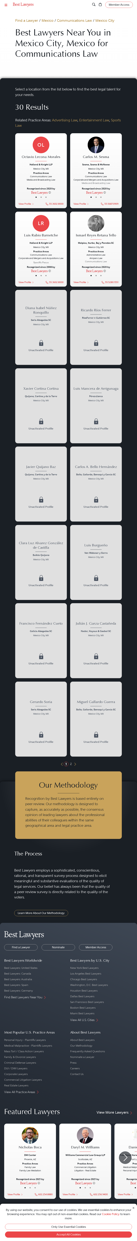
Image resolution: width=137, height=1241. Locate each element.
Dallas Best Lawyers (82, 996)
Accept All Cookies (68, 1234)
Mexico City (104, 20)
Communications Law (74, 20)
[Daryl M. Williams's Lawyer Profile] (85, 1140)
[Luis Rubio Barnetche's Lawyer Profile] (41, 227)
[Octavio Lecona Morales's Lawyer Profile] (41, 149)
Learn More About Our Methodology (41, 913)
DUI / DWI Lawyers (15, 1068)
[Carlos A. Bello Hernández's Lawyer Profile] (96, 473)
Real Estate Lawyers (16, 1085)
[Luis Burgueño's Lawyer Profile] (96, 551)
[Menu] (6, 5)
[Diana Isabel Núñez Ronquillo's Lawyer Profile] (41, 316)
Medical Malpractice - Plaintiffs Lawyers (28, 1045)
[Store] (100, 4)
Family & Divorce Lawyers (20, 1057)
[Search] (93, 4)
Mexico (47, 20)
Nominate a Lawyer (82, 1057)
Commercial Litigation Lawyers (23, 1079)
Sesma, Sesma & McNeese (96, 164)
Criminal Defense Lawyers (20, 1062)
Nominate (58, 947)
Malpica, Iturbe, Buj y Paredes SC (96, 242)
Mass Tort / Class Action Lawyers (24, 1051)
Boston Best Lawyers (83, 1007)
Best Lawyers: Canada (17, 973)
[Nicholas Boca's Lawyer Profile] (30, 1140)
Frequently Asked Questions (87, 1051)
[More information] (50, 192)
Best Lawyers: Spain (16, 985)
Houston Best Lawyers (84, 990)
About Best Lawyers (82, 1040)
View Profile (25, 203)
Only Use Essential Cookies (68, 1226)
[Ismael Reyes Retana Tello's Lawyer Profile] (96, 227)
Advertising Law (64, 120)
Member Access (96, 947)
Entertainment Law (94, 120)
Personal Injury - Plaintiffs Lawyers (25, 1040)
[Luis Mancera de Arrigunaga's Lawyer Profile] (96, 395)
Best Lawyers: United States (20, 967)
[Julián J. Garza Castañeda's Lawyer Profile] (96, 630)
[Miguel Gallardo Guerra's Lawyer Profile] (96, 708)
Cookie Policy (111, 1214)
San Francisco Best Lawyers (87, 1002)
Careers (75, 1068)
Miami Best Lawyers (82, 1013)
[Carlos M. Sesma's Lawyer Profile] (96, 149)
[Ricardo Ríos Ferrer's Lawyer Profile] (96, 316)
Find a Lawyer (26, 20)
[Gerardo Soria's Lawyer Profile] (41, 708)
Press (73, 1062)
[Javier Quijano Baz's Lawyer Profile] (41, 473)
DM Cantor (30, 1155)
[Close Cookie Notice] (133, 1207)
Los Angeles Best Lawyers (85, 973)
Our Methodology (81, 1045)
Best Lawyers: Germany (18, 990)
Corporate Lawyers (16, 1074)
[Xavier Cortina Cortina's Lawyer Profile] (41, 395)
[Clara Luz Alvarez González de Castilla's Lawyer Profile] (41, 551)
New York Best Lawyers (84, 967)
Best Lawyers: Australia (18, 979)
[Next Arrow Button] (125, 1157)
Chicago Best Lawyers (83, 979)
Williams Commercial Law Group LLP (85, 1155)
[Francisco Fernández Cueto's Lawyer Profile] (41, 630)
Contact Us (77, 1074)
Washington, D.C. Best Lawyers (89, 985)
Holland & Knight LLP (41, 164)
